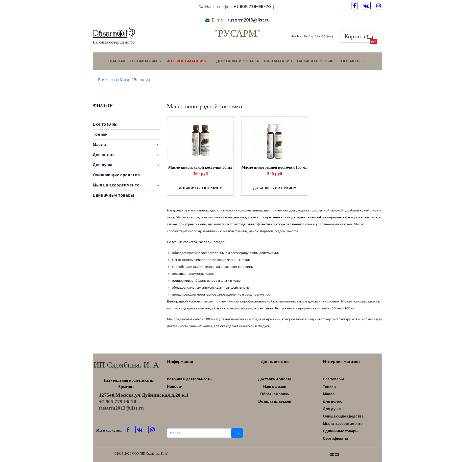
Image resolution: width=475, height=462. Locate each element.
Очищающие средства (116, 175)
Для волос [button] (104, 155)
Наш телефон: (237, 7)
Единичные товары (113, 195)
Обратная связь (274, 393)
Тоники (100, 134)
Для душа (332, 408)
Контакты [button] (349, 61)
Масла (125, 80)
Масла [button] (99, 144)
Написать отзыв (315, 61)
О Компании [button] (144, 61)
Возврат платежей (274, 401)
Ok (237, 433)
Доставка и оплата (237, 61)
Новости (174, 386)
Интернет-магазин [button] (186, 61)
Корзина (355, 36)
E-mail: (240, 20)
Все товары (107, 80)
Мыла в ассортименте (342, 423)
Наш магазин (278, 61)
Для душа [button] (103, 165)
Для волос (332, 401)
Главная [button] (116, 61)
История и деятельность (189, 379)
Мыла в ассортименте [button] (116, 185)
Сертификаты (335, 438)
